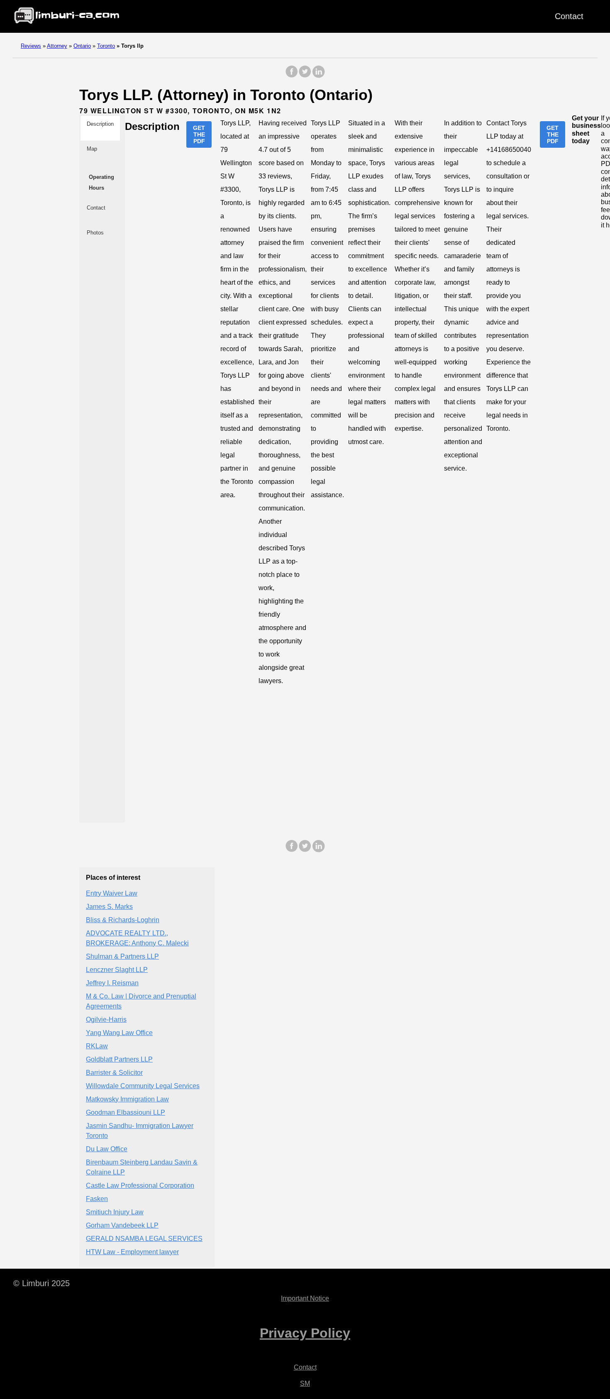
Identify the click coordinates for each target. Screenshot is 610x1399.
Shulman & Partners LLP (122, 956)
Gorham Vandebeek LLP (122, 1225)
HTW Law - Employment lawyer (132, 1251)
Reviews (31, 46)
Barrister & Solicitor (114, 1072)
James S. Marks (109, 906)
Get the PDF (199, 134)
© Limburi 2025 (41, 1283)
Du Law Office (106, 1148)
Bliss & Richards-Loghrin (122, 919)
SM (305, 1383)
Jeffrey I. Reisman (112, 982)
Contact (569, 16)
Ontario (82, 46)
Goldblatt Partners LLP (119, 1059)
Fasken (97, 1198)
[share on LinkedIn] (318, 75)
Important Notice (305, 1298)
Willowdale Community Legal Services (143, 1085)
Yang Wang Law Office (119, 1032)
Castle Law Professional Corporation (140, 1185)
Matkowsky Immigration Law (127, 1099)
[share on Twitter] (305, 75)
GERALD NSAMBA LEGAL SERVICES (144, 1238)
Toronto (106, 46)
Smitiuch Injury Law (115, 1212)
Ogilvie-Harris (106, 1019)
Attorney (57, 46)
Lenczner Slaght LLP (117, 969)
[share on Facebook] (291, 75)
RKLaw (97, 1046)
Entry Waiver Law (111, 893)
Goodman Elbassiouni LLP (125, 1112)
